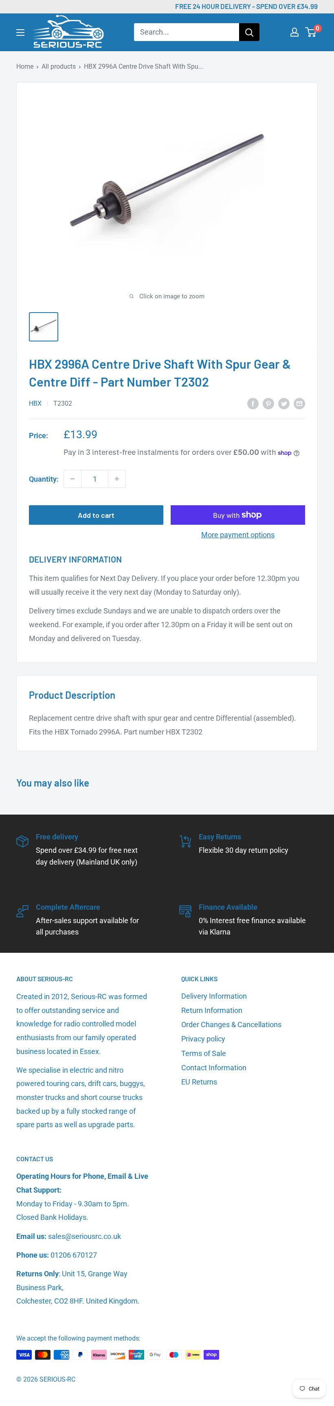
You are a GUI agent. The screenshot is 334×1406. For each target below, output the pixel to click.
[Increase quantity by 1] (116, 478)
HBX (35, 403)
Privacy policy (203, 1038)
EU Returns (199, 1082)
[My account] (294, 32)
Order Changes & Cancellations (231, 1024)
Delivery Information (214, 996)
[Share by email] (299, 403)
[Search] (249, 32)
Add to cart (96, 515)
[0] (311, 32)
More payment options (238, 534)
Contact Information (213, 1067)
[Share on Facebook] (253, 403)
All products (59, 66)
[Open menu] (20, 32)
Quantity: (44, 479)
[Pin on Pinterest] (268, 403)
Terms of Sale (203, 1053)
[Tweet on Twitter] (284, 403)
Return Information (211, 1010)
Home (24, 66)
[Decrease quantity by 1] (72, 478)
